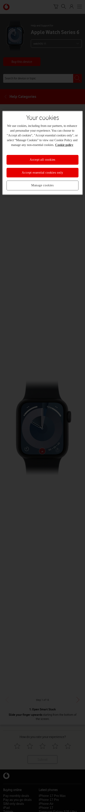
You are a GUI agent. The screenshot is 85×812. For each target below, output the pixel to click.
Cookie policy (64, 145)
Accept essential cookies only (42, 172)
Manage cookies (42, 185)
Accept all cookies (42, 159)
